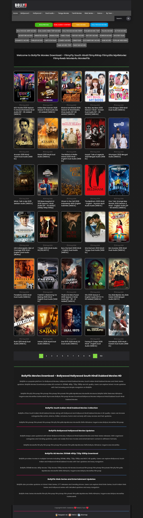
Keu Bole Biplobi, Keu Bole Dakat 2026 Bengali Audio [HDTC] (118, 297)
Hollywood (37, 13)
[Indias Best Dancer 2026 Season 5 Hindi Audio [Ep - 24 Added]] (48, 86)
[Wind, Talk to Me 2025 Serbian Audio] (24, 180)
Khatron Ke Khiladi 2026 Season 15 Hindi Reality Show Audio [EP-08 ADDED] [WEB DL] (71, 111)
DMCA (74, 515)
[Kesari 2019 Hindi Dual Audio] (48, 133)
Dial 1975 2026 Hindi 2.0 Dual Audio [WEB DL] (70, 343)
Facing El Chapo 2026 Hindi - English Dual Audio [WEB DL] (93, 344)
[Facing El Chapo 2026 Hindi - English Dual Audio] (95, 320)
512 (101, 356)
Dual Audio (49, 13)
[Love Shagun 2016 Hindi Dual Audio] (119, 86)
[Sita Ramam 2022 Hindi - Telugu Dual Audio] (95, 227)
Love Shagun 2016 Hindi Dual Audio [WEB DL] (118, 109)
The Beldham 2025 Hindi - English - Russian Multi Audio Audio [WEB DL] (95, 203)
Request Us (62, 515)
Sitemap (84, 515)
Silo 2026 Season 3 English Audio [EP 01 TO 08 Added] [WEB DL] (94, 297)
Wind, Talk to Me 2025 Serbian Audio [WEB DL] (23, 202)
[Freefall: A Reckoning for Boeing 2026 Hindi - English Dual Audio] (48, 274)
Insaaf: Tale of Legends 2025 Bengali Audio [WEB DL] (95, 156)
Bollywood (25, 13)
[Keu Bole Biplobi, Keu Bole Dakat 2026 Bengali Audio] (119, 274)
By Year (109, 13)
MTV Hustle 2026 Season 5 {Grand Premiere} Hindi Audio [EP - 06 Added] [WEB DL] (24, 111)
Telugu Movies (63, 13)
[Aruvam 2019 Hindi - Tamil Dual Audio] (24, 133)
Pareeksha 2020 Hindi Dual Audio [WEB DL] (22, 296)
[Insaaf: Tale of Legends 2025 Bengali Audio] (95, 133)
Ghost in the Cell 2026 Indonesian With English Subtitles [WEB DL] (71, 203)
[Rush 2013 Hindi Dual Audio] (24, 320)
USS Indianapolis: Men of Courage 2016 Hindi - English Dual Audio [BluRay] (24, 251)
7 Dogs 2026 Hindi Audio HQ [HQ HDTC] (47, 249)
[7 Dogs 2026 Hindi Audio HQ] (48, 227)
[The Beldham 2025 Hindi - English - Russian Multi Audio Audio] (95, 180)
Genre (99, 13)
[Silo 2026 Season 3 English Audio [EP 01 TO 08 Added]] (95, 274)
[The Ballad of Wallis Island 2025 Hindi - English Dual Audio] (71, 133)
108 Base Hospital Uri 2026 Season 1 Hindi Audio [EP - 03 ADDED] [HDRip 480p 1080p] (46, 204)
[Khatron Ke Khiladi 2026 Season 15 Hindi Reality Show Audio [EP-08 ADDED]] (71, 86)
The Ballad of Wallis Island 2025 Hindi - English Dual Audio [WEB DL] (71, 157)
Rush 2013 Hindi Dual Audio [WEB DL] (22, 343)
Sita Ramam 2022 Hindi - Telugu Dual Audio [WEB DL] (95, 250)
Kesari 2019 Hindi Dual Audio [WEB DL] (46, 155)
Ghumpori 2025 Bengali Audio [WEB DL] (118, 155)
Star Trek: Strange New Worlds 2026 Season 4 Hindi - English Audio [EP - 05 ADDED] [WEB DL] (118, 204)
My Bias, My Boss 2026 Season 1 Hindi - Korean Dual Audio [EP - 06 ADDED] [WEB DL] (94, 111)
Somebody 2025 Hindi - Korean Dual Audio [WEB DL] (118, 344)
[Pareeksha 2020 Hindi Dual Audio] (24, 274)
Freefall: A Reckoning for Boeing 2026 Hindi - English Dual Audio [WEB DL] (47, 298)
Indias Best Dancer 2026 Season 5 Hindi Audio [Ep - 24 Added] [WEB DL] (48, 110)
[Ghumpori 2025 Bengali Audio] (119, 133)
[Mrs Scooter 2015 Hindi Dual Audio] (119, 227)
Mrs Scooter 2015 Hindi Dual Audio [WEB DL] (118, 249)
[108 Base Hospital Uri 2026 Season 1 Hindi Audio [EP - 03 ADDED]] (48, 180)
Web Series (89, 13)
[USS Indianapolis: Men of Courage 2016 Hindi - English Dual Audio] (24, 227)
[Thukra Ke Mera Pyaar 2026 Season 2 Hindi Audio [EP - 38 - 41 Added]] (71, 274)
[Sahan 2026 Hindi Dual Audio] (48, 320)
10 (89, 356)
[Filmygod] (21, 5)
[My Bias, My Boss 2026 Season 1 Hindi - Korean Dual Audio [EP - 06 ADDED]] (95, 86)
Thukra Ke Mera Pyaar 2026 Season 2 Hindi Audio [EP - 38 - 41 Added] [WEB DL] (70, 298)
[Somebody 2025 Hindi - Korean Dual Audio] (119, 320)
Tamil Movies (77, 13)
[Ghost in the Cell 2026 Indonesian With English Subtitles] (71, 180)
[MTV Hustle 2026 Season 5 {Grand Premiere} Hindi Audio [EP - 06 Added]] (24, 86)
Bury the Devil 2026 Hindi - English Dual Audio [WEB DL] (71, 250)
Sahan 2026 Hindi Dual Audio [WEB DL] (47, 343)
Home (15, 13)
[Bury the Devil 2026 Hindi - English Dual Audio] (71, 227)
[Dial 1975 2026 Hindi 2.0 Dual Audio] (71, 320)
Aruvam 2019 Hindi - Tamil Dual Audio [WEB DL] (23, 156)
